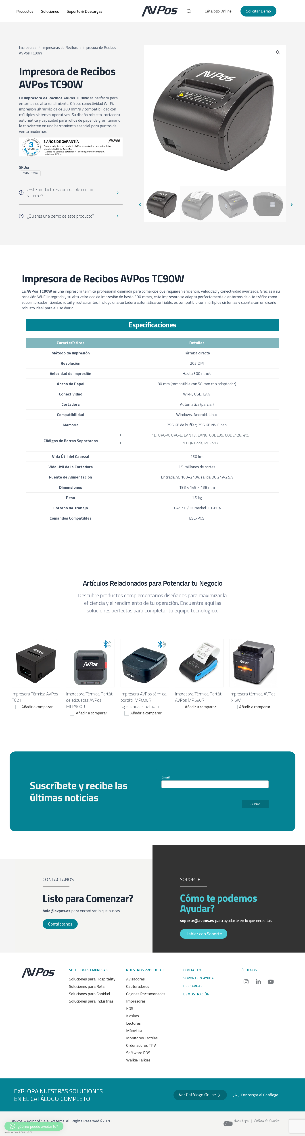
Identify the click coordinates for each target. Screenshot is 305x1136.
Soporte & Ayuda (198, 978)
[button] (278, 52)
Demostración (196, 994)
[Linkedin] (258, 981)
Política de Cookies (266, 1120)
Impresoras (27, 47)
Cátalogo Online (218, 11)
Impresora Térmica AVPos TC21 (35, 696)
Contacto (192, 970)
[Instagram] (246, 981)
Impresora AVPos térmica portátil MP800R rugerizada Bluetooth (144, 700)
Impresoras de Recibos (60, 47)
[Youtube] (270, 981)
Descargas (193, 986)
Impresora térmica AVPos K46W (253, 696)
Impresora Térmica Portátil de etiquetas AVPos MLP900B (90, 700)
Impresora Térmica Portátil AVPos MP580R (199, 696)
